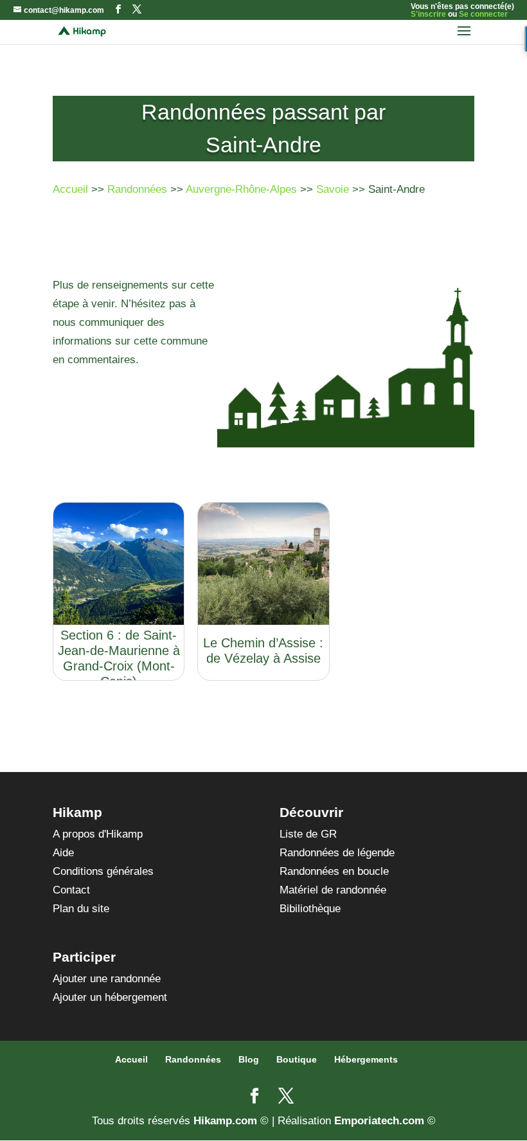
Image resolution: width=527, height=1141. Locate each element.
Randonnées (137, 189)
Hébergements (366, 1059)
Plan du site (81, 909)
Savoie (332, 189)
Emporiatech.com (379, 1121)
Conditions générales (103, 871)
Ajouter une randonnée (107, 979)
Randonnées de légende (337, 853)
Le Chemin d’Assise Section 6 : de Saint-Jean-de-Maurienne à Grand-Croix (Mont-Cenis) (119, 650)
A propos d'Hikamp (98, 834)
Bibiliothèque (310, 909)
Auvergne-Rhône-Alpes (241, 189)
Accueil (70, 189)
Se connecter (483, 14)
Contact (71, 890)
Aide (63, 853)
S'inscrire (428, 14)
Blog (248, 1059)
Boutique (296, 1059)
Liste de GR (308, 834)
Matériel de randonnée (333, 890)
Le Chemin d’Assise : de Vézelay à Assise (263, 650)
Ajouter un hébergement (110, 997)
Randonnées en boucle (334, 871)
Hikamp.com (225, 1121)
